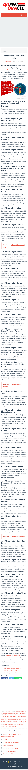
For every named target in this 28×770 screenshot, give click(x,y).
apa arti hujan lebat (19, 711)
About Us (5, 762)
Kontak (14, 764)
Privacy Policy (13, 762)
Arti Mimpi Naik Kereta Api (12, 671)
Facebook (5, 678)
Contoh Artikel (7, 739)
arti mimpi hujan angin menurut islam (9, 715)
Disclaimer (22, 762)
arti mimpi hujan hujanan (10, 716)
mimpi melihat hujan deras (7, 724)
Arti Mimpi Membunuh (9, 751)
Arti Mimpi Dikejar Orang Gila (12, 669)
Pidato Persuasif (8, 745)
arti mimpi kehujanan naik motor (8, 718)
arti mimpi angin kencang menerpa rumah (13, 712)
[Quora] (14, 6)
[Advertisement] (14, 32)
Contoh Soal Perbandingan (11, 742)
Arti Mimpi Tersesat (10, 673)
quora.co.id (4, 70)
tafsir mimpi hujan (13, 726)
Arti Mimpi (8, 711)
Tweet (11, 678)
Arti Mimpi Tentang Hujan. (13, 656)
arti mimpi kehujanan (21, 716)
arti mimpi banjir (22, 713)
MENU (24, 15)
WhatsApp (18, 678)
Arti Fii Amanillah (8, 754)
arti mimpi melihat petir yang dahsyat (14, 721)
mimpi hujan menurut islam (19, 723)
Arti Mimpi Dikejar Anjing (10, 748)
